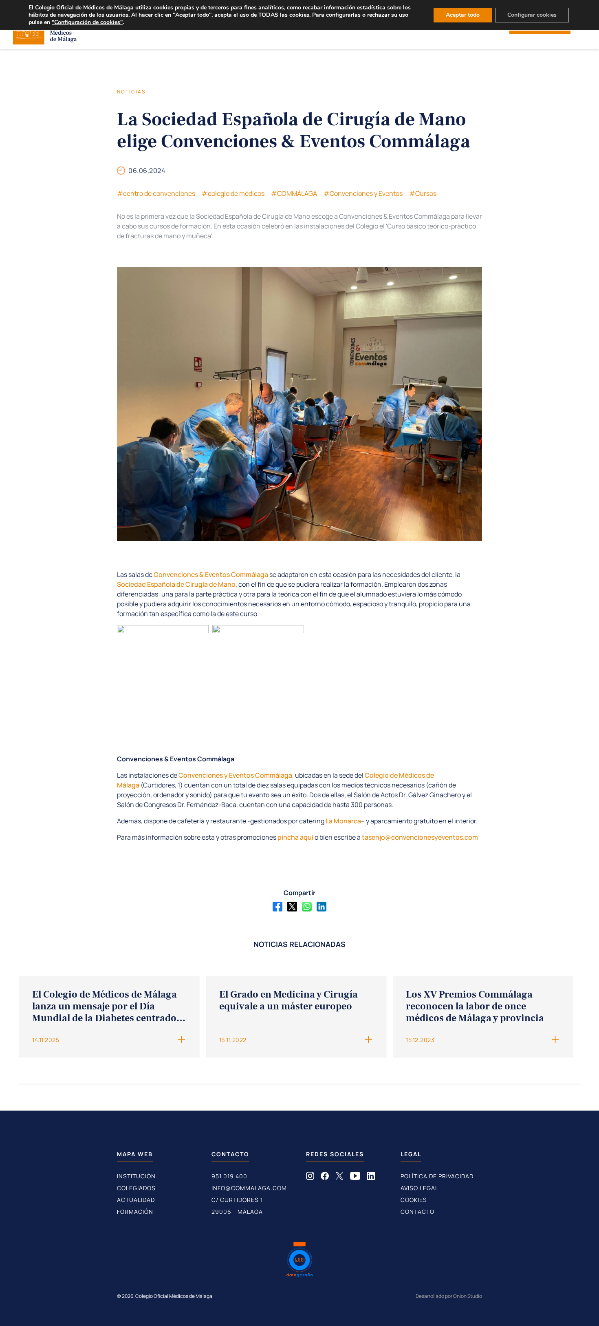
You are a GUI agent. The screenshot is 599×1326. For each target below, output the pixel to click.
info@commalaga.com (249, 1188)
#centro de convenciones (156, 193)
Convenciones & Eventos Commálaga (211, 574)
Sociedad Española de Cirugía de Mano (176, 584)
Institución (136, 1176)
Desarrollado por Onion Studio (449, 1296)
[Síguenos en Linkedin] (371, 1177)
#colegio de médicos (233, 193)
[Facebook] (277, 906)
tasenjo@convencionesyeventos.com (420, 837)
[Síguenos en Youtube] (355, 1177)
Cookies (414, 1200)
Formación (135, 1211)
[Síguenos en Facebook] (325, 1177)
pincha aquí (295, 837)
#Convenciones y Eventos (363, 193)
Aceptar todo (463, 15)
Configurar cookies (532, 15)
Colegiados (136, 1188)
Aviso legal (419, 1188)
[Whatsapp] (307, 906)
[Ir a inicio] (45, 42)
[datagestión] (299, 1260)
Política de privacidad (437, 1176)
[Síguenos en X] (339, 1177)
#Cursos (422, 193)
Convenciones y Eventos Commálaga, (236, 775)
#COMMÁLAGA (294, 193)
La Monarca (343, 820)
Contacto (417, 1211)
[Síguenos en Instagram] (310, 1177)
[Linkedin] (321, 906)
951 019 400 (229, 1176)
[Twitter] (292, 906)
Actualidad (136, 1200)
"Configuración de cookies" (87, 22)
